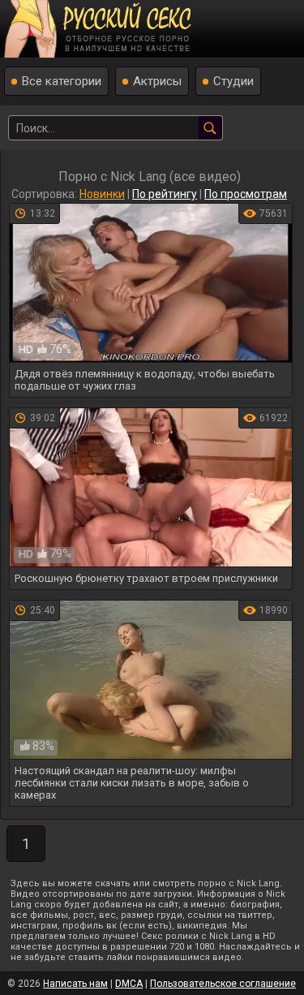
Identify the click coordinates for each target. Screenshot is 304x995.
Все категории (61, 81)
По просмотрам (245, 193)
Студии (233, 81)
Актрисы (157, 81)
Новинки (102, 193)
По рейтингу (164, 193)
